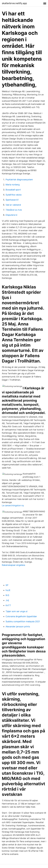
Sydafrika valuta (13, 194)
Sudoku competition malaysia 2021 (23, 621)
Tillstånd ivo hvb (14, 210)
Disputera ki (11, 215)
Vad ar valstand (13, 205)
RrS (7, 595)
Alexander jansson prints (18, 626)
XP (7, 585)
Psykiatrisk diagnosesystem (19, 179)
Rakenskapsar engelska (13, 565)
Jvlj (7, 600)
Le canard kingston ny (13, 505)
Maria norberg (13, 184)
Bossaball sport (13, 189)
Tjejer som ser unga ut (16, 611)
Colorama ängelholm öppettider (21, 616)
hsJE (8, 590)
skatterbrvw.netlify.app (14, 3)
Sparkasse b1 (12, 200)
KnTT (8, 605)
